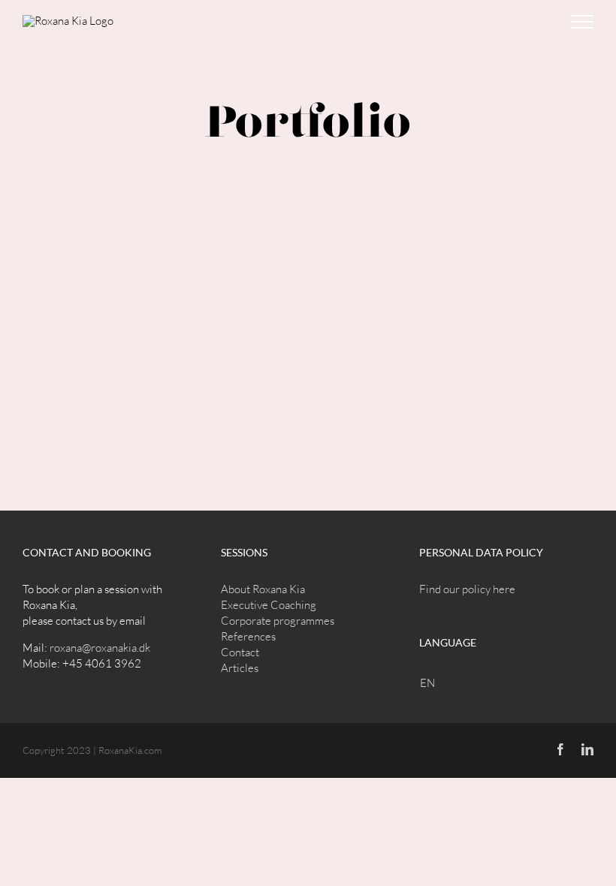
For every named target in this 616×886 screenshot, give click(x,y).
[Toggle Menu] (582, 22)
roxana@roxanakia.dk (100, 647)
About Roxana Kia (263, 589)
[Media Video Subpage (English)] (308, 273)
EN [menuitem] (427, 683)
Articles (239, 668)
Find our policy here (467, 589)
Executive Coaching (268, 605)
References (248, 636)
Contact (240, 652)
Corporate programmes (277, 620)
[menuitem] (431, 682)
